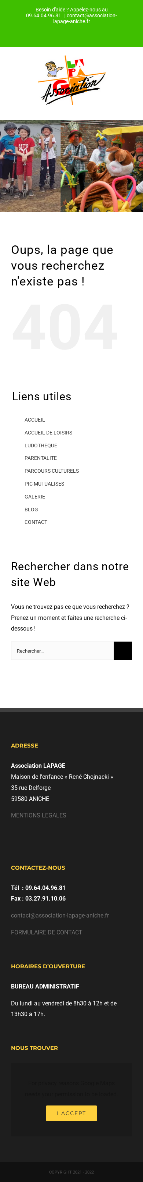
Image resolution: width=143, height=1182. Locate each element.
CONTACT (36, 522)
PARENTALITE (41, 458)
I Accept (71, 1113)
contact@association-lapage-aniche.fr (85, 18)
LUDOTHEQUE (41, 445)
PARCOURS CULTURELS (52, 471)
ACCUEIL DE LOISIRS (48, 433)
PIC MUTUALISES (44, 484)
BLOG (31, 509)
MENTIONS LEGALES (38, 815)
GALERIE (35, 497)
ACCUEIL (35, 420)
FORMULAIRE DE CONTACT (46, 932)
